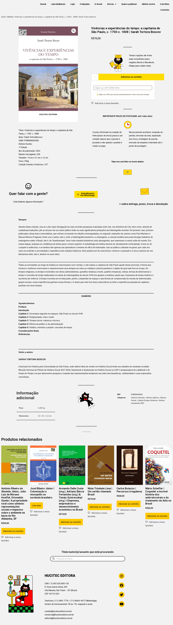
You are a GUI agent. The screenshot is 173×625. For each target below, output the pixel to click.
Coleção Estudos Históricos (147, 400)
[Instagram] (121, 576)
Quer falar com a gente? (28, 194)
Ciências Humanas (138, 398)
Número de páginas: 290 (29, 154)
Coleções (85, 4)
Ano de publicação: (27, 151)
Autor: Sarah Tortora (27, 137)
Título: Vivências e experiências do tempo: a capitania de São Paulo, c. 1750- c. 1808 (46, 132)
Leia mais (36, 505)
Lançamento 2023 (137, 403)
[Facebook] (121, 585)
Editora (22, 144)
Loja (72, 4)
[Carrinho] (127, 172)
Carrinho (164, 4)
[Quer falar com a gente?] (28, 186)
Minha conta (148, 4)
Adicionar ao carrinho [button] (13, 531)
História (10, 17)
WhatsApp (91, 601)
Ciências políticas (152, 398)
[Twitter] (121, 594)
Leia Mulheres (58, 4)
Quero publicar (129, 4)
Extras (110, 4)
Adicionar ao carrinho (131, 77)
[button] (73, 31)
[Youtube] (121, 604)
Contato (164, 9)
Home (43, 4)
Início (3, 17)
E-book (98, 4)
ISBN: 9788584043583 (29, 140)
